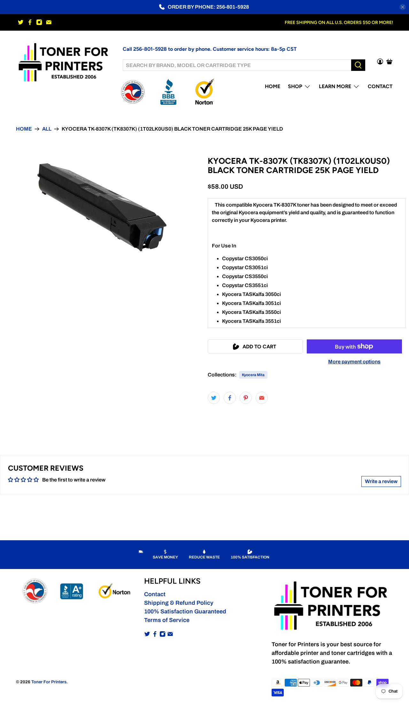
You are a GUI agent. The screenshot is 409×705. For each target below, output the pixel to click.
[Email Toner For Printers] (49, 22)
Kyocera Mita (253, 375)
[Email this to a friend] (262, 398)
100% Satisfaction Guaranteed (185, 611)
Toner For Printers (48, 681)
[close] (402, 7)
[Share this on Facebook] (230, 398)
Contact (380, 86)
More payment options (354, 361)
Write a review (381, 481)
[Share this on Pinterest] (246, 398)
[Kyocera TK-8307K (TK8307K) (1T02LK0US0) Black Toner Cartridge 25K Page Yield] (102, 207)
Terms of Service (166, 620)
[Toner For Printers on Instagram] (39, 22)
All (46, 129)
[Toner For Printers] (64, 61)
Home (272, 86)
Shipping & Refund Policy (178, 603)
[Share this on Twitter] (214, 398)
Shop (295, 86)
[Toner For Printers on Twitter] (21, 22)
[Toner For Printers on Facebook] (30, 22)
